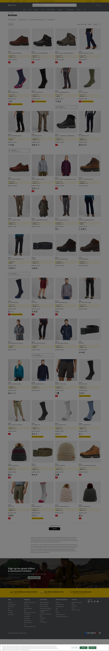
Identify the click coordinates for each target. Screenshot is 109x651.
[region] (54, 647)
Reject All (83, 647)
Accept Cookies (92, 647)
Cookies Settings (75, 647)
